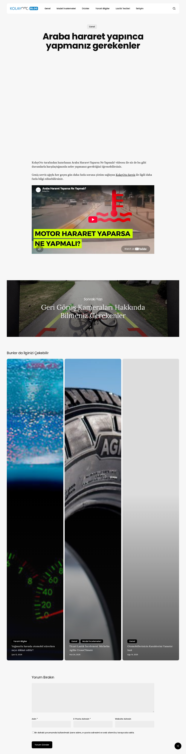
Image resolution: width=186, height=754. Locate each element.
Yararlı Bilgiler (20, 641)
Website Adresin (123, 719)
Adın (35, 719)
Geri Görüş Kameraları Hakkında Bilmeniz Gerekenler (93, 308)
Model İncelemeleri (91, 641)
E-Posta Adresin (82, 719)
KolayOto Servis (125, 175)
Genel (92, 26)
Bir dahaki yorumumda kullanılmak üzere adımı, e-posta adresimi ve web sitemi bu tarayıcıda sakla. (84, 732)
